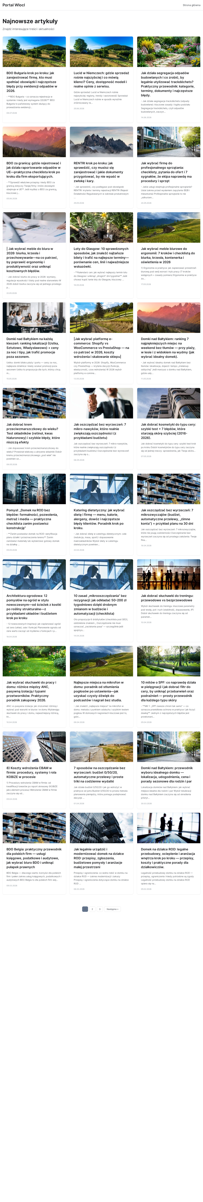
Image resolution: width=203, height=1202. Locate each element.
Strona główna (191, 5)
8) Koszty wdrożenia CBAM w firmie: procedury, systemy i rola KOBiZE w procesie (31, 772)
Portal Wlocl (14, 5)
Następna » (112, 909)
